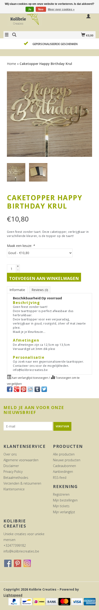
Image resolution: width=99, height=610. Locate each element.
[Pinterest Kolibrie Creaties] (17, 563)
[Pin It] (23, 389)
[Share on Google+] (16, 389)
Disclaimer (11, 466)
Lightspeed (12, 595)
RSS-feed (59, 477)
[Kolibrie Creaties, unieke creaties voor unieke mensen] (26, 19)
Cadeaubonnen (64, 466)
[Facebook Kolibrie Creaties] (8, 563)
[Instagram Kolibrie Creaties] (27, 563)
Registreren (61, 494)
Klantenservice (14, 489)
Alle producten (64, 454)
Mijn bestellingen (65, 500)
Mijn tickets (61, 506)
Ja (29, 9)
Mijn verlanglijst (64, 512)
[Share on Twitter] (44, 389)
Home (11, 63)
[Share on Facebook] (9, 389)
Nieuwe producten (66, 460)
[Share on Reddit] (30, 389)
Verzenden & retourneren (22, 483)
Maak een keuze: (21, 245)
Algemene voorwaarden (20, 460)
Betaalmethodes (15, 477)
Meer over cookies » (61, 9)
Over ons (10, 454)
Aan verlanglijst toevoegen (30, 378)
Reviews (40, 290)
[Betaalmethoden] (14, 601)
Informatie (17, 290)
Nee (41, 9)
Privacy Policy (13, 471)
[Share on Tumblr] (37, 389)
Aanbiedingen (63, 471)
